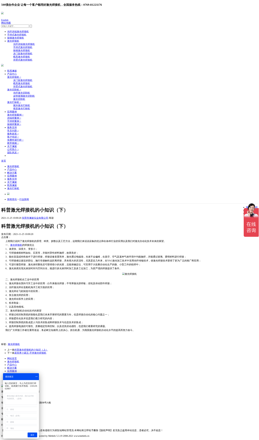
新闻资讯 (12, 199)
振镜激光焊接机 (15, 38)
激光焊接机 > (14, 77)
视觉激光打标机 (21, 108)
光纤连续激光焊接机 (18, 31)
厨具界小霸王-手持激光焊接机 (30, 353)
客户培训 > (13, 137)
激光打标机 (13, 188)
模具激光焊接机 (21, 56)
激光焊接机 (13, 41)
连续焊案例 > (14, 118)
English (4, 20)
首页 (3, 161)
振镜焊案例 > (14, 124)
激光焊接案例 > (15, 115)
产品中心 (12, 74)
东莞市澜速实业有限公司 (35, 218)
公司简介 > (13, 149)
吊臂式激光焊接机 (22, 60)
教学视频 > (13, 143)
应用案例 (12, 111)
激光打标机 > (14, 102)
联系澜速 (12, 71)
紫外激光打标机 (21, 105)
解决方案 (12, 172)
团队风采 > (13, 152)
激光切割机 (19, 99)
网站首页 (12, 358)
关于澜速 (12, 146)
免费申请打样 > (15, 140)
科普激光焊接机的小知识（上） (31, 349)
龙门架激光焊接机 (22, 53)
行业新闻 (24, 199)
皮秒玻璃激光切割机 (24, 96)
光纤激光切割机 (21, 93)
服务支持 (12, 127)
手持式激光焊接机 (16, 34)
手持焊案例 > (14, 121)
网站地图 (6, 23)
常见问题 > (13, 130)
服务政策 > (13, 133)
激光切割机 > (14, 89)
